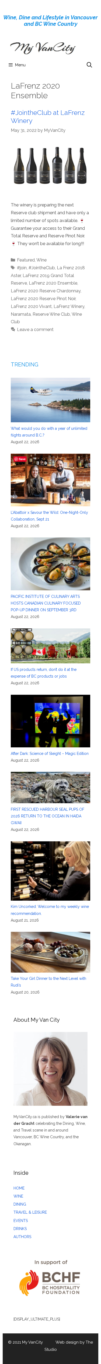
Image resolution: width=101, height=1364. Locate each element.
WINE (18, 1196)
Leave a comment (35, 329)
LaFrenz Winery (69, 306)
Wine (41, 260)
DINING (19, 1204)
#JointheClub (42, 267)
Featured (26, 260)
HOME (19, 1188)
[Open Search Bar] (89, 65)
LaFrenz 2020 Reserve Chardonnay (46, 290)
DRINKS (20, 1229)
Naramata (21, 314)
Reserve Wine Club (51, 314)
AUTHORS (22, 1237)
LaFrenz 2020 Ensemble (53, 283)
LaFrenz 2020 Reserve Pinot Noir (43, 298)
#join (22, 267)
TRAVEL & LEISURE (30, 1212)
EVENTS (20, 1220)
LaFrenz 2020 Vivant (31, 306)
